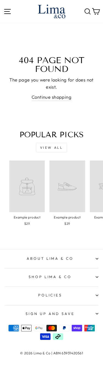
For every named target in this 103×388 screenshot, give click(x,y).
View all (51, 147)
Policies (50, 295)
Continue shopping (51, 97)
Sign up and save (50, 313)
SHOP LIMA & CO (50, 277)
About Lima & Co (50, 258)
